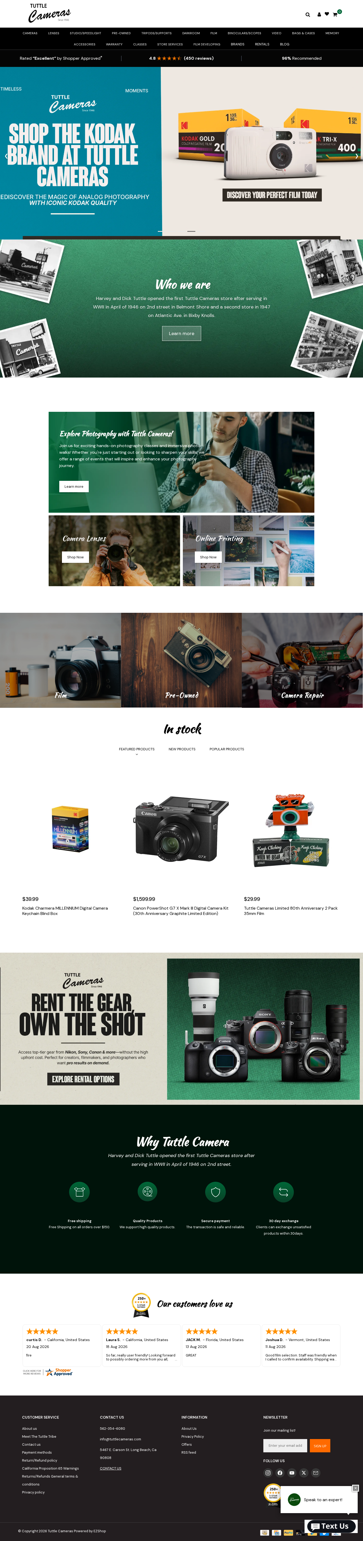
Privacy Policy (193, 1436)
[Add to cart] (27, 929)
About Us (189, 1428)
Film (213, 33)
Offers (187, 1444)
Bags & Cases (303, 33)
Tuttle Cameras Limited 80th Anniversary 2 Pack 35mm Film (291, 911)
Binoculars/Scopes (244, 33)
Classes (140, 44)
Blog (284, 44)
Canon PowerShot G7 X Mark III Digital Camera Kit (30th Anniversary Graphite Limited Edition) (181, 911)
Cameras (30, 33)
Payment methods (37, 1452)
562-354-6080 (112, 1428)
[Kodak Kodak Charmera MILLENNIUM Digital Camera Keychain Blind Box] (70, 829)
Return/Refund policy (39, 1460)
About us (29, 1428)
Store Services (170, 44)
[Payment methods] (264, 1532)
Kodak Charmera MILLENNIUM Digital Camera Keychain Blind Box (65, 911)
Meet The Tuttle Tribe (39, 1436)
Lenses (53, 33)
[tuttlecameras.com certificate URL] (181, 1372)
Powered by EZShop (90, 1531)
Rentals (262, 44)
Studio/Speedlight (85, 33)
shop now (75, 557)
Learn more (181, 333)
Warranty (114, 44)
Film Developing (206, 44)
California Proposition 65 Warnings (50, 1468)
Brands (237, 44)
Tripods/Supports (156, 33)
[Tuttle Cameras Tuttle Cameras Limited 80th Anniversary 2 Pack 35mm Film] (292, 829)
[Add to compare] (50, 929)
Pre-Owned (121, 33)
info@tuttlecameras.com (120, 1439)
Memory (332, 33)
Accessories (84, 44)
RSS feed (189, 1452)
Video (276, 33)
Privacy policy (33, 1492)
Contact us (31, 1444)
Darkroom (191, 33)
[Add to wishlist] (39, 929)
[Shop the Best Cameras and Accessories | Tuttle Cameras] (48, 14)
